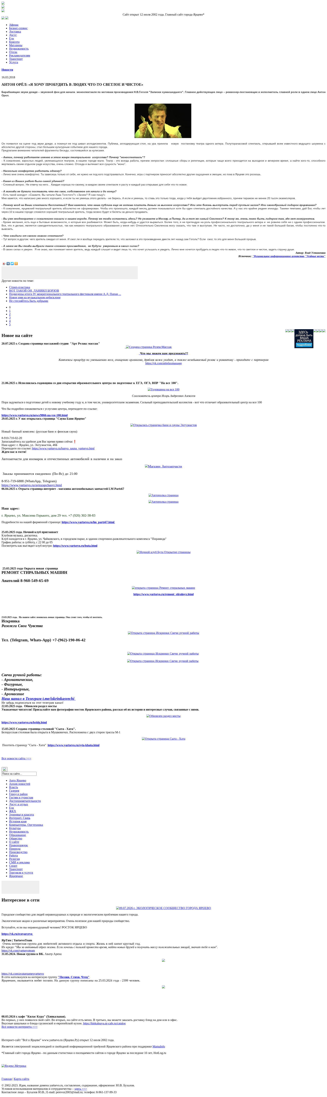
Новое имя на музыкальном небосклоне (35, 297)
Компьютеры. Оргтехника (26, 824)
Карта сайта (21, 1079)
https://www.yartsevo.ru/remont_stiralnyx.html (163, 594)
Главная (7, 1079)
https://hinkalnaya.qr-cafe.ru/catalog (104, 1023)
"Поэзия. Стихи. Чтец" (74, 977)
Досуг (13, 35)
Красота (14, 41)
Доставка (15, 31)
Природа (14, 848)
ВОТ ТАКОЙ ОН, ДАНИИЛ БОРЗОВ (34, 290)
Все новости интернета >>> (19, 1026)
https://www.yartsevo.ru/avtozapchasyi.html (32, 485)
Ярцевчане (16, 876)
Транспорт (16, 58)
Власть (13, 787)
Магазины (15, 45)
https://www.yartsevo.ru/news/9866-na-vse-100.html (35, 415)
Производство (18, 852)
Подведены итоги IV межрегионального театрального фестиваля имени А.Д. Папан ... (65, 294)
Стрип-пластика (19, 287)
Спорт (13, 865)
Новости (7, 69)
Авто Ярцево (17, 780)
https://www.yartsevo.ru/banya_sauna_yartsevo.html (63, 448)
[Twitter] (12, 263)
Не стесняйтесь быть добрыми (28, 300)
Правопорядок (18, 845)
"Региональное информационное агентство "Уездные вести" (288, 256)
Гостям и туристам (21, 797)
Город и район (18, 794)
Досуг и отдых (18, 804)
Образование (17, 835)
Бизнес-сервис (18, 28)
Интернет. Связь (19, 818)
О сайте (14, 841)
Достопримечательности (25, 801)
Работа (13, 855)
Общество (15, 838)
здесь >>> (80, 1088)
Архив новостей (19, 783)
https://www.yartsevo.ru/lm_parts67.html (88, 522)
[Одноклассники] (16, 263)
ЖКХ (12, 811)
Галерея (14, 790)
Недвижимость (19, 48)
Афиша (13, 24)
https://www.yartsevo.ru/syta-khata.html (73, 745)
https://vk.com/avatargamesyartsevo (23, 973)
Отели (13, 52)
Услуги (13, 62)
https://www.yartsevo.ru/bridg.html (24, 722)
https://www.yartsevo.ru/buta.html (75, 545)
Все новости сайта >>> (16, 758)
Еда (11, 38)
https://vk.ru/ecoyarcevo (17, 933)
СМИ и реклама (19, 862)
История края (17, 821)
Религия (14, 859)
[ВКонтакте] (8, 263)
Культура (15, 828)
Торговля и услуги (21, 872)
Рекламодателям (19, 55)
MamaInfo (159, 1046)
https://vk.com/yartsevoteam (18, 950)
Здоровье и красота (21, 814)
